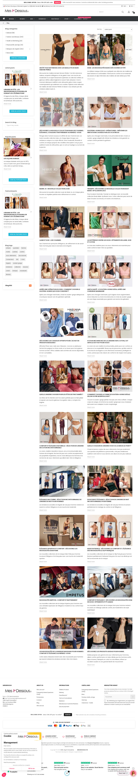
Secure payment (64, 706)
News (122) (9, 53)
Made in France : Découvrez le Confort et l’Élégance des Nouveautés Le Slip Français (109, 549)
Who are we (40, 705)
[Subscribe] (132, 697)
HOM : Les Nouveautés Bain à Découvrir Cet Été (106, 68)
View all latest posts (18, 111)
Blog (38, 703)
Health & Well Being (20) (14, 41)
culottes (14, 251)
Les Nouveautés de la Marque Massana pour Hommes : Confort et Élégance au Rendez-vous (61, 652)
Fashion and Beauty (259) (14, 37)
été (17, 259)
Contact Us (61, 6)
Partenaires (40, 697)
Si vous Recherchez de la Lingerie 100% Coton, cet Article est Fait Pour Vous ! (107, 341)
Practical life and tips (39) (14, 45)
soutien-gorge (17, 263)
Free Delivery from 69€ (49, 6)
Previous (6, 89)
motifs (8, 251)
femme (23, 248)
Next (31, 89)
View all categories (18, 58)
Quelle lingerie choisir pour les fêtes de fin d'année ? (61, 394)
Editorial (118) (10, 33)
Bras (83, 694)
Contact (39, 700)
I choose (11, 768)
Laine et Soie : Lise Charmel (50, 240)
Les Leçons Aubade (11, 158)
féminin (8, 274)
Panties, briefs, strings (88, 697)
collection (17, 267)
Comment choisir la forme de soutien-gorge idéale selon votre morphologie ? (108, 395)
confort (22, 251)
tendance (9, 267)
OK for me (31, 768)
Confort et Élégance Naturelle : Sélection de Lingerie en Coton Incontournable (61, 447)
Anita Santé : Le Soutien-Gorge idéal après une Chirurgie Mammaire (106, 290)
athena (8, 248)
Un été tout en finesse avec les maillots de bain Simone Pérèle (59, 69)
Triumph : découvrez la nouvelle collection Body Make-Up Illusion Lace (108, 189)
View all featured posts (18, 234)
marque (14, 270)
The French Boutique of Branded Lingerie (16, 6)
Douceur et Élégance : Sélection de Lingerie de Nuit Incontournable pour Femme (108, 500)
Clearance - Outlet (87, 703)
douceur (25, 267)
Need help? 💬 (123, 773)
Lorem (8, 270)
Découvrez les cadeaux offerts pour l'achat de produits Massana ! (59, 341)
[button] (4, 775)
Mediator (62, 701)
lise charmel (22, 255)
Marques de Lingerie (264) (14, 49)
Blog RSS (8, 285)
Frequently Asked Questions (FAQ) (45, 693)
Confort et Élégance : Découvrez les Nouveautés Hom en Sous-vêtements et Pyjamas (109, 601)
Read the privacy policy (9, 762)
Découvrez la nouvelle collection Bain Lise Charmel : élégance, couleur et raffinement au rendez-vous (61, 131)
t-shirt (23, 259)
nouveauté (23, 270)
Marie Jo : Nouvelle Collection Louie (54, 189)
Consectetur (10, 259)
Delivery (61, 692)
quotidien (16, 248)
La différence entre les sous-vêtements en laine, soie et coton (109, 241)
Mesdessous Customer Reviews (68, 703)
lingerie (8, 263)
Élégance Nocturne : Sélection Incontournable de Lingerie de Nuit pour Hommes (60, 500)
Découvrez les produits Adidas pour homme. (105, 651)
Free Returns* (63, 695)
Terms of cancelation (65, 698)
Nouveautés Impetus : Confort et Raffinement (58, 600)
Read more (7, 103)
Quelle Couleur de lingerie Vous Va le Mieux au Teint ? (109, 446)
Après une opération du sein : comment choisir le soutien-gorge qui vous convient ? (59, 290)
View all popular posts (18, 180)
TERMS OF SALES (64, 689)
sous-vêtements (11, 255)
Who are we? (40, 689)
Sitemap (84, 700)
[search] (123, 12)
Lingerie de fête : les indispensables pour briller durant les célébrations (15, 91)
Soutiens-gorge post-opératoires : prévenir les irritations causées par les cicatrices (107, 131)
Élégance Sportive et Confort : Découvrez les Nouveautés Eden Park (58, 549)
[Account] (129, 12)
